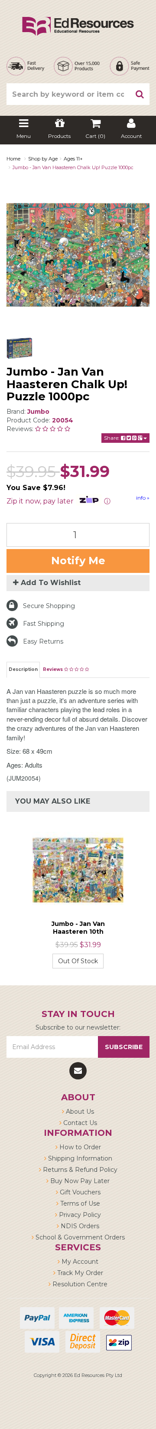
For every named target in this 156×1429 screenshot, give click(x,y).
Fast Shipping (43, 624)
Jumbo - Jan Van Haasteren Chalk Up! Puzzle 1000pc (73, 167)
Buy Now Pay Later (79, 1181)
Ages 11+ (73, 159)
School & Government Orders (79, 1237)
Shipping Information (79, 1158)
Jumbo (38, 411)
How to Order (79, 1147)
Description (23, 669)
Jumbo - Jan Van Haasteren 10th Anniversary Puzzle (78, 931)
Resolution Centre (79, 1284)
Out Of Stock (78, 961)
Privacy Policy (79, 1215)
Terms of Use (79, 1203)
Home (13, 159)
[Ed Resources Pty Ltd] (78, 19)
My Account (79, 1261)
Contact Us (79, 1123)
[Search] (140, 94)
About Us (79, 1111)
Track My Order (79, 1273)
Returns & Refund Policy (79, 1170)
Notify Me (78, 560)
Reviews (53, 669)
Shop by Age (43, 159)
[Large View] (19, 348)
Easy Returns (43, 641)
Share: (112, 438)
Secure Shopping (49, 606)
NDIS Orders (79, 1226)
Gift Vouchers (79, 1192)
